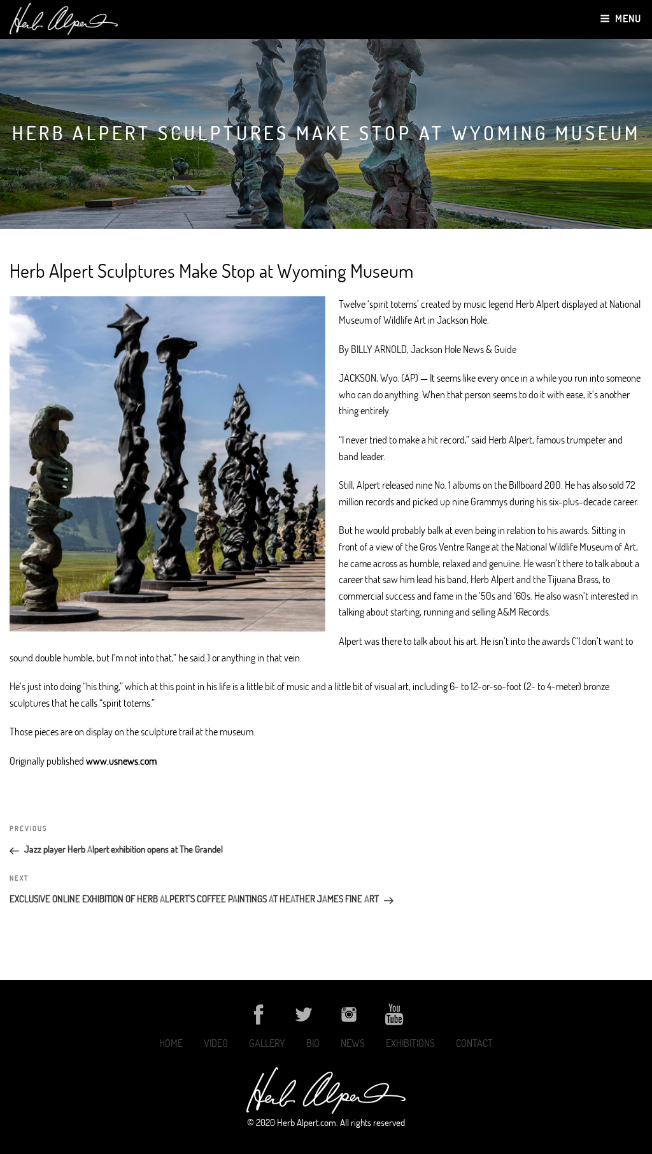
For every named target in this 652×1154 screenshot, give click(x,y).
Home (171, 1043)
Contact (474, 1043)
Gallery (267, 1043)
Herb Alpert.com (306, 1122)
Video (216, 1043)
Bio (313, 1043)
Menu (628, 18)
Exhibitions (410, 1043)
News (353, 1043)
